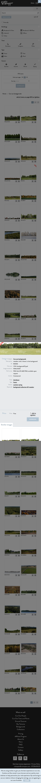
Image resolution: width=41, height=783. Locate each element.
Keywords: (9, 387)
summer (15, 385)
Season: (10, 385)
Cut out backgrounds (19, 359)
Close (27, 781)
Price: (10, 413)
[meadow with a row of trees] (30, 436)
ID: (11, 364)
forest (15, 382)
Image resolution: (7, 369)
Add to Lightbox (33, 414)
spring (20, 385)
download (32, 419)
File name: (9, 366)
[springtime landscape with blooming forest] (11, 436)
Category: (9, 359)
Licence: (10, 376)
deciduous (16, 380)
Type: (11, 382)
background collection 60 (21, 387)
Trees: (10, 380)
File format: (9, 371)
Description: (9, 361)
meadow (31, 387)
